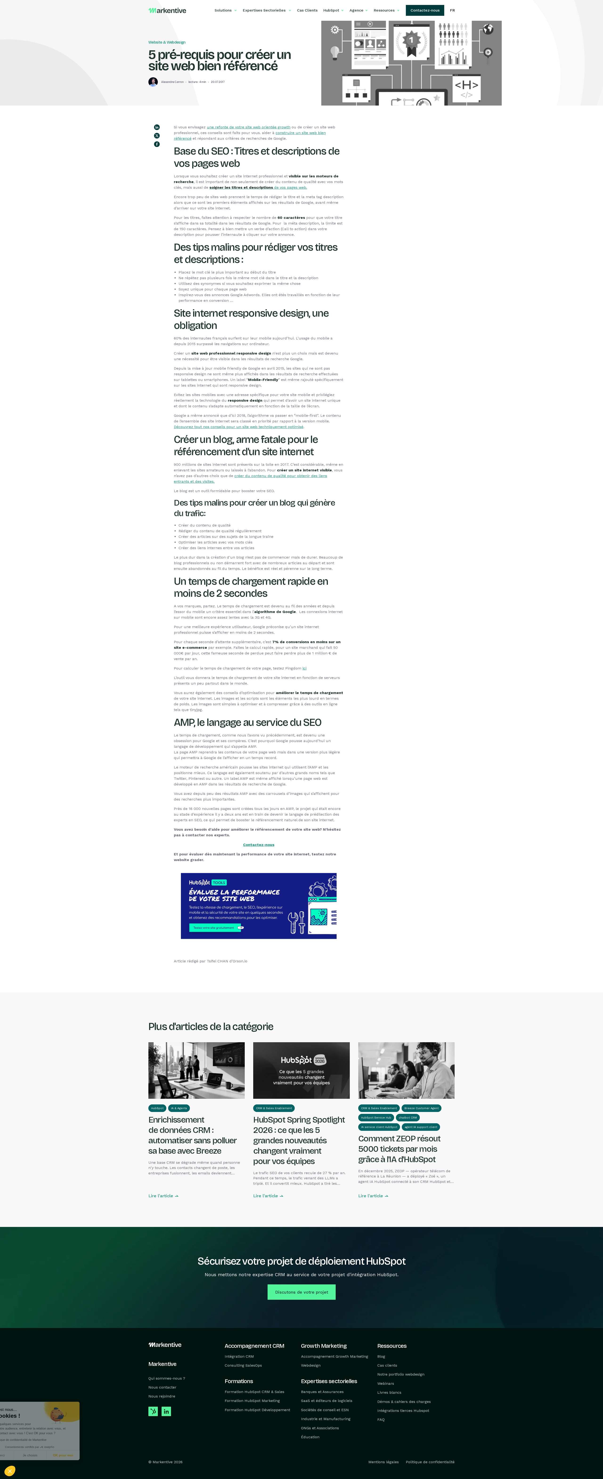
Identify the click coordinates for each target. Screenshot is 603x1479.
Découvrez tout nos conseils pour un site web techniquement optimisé (238, 427)
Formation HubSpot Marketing (252, 1401)
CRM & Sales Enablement (274, 1108)
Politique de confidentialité (430, 1462)
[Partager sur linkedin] (157, 127)
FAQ (381, 1420)
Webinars (385, 1383)
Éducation (310, 1437)
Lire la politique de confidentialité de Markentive (40, 1440)
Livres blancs (389, 1392)
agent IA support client (421, 1127)
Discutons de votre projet (301, 1292)
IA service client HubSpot (379, 1127)
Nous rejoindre (161, 1396)
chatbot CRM (408, 1117)
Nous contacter (162, 1387)
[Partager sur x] (157, 136)
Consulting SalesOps (243, 1365)
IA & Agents (179, 1108)
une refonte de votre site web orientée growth (248, 127)
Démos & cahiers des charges (404, 1401)
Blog (381, 1356)
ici (304, 668)
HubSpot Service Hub (376, 1117)
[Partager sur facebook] (157, 144)
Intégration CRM (239, 1356)
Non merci (21, 1455)
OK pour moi (87, 1455)
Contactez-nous (258, 844)
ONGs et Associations (320, 1428)
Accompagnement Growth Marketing (334, 1356)
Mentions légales (383, 1462)
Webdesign (311, 1365)
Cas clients (387, 1365)
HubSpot (157, 1108)
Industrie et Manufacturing (325, 1419)
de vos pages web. (258, 187)
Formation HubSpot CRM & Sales (254, 1391)
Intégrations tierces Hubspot (403, 1410)
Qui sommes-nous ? (166, 1378)
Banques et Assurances (322, 1391)
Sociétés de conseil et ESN (325, 1410)
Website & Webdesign (167, 42)
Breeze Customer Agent (421, 1108)
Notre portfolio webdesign (400, 1374)
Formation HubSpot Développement (257, 1410)
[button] (10, 1471)
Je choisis (54, 1455)
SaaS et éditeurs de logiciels (326, 1401)
